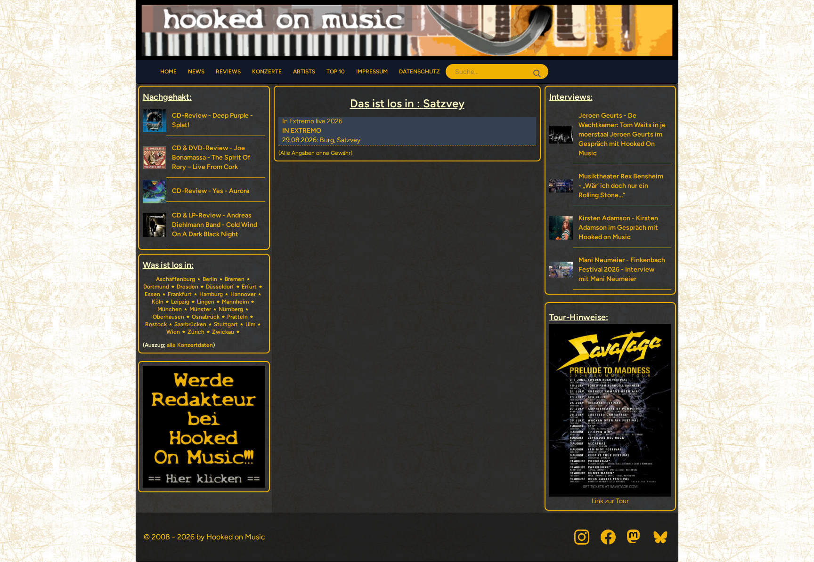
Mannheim (235, 301)
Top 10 (335, 71)
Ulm (250, 324)
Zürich (195, 332)
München (169, 309)
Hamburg (211, 294)
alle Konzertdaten (190, 345)
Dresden (187, 286)
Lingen (205, 301)
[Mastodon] (634, 537)
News (196, 71)
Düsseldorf (220, 286)
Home (168, 71)
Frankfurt (180, 294)
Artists (304, 71)
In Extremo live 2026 (312, 121)
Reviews (228, 71)
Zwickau (223, 332)
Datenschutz (419, 71)
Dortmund (156, 286)
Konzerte (267, 71)
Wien (173, 332)
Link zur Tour (610, 501)
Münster (200, 309)
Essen (152, 294)
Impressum (372, 71)
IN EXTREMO (301, 131)
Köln (157, 301)
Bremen (234, 279)
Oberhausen (168, 316)
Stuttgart (226, 324)
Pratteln (237, 316)
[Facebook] (608, 537)
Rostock (156, 324)
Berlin (210, 279)
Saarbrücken (190, 324)
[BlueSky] (660, 537)
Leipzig (180, 301)
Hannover (243, 294)
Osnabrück (206, 316)
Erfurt (249, 286)
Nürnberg (231, 309)
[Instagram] (581, 537)
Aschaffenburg (175, 279)
